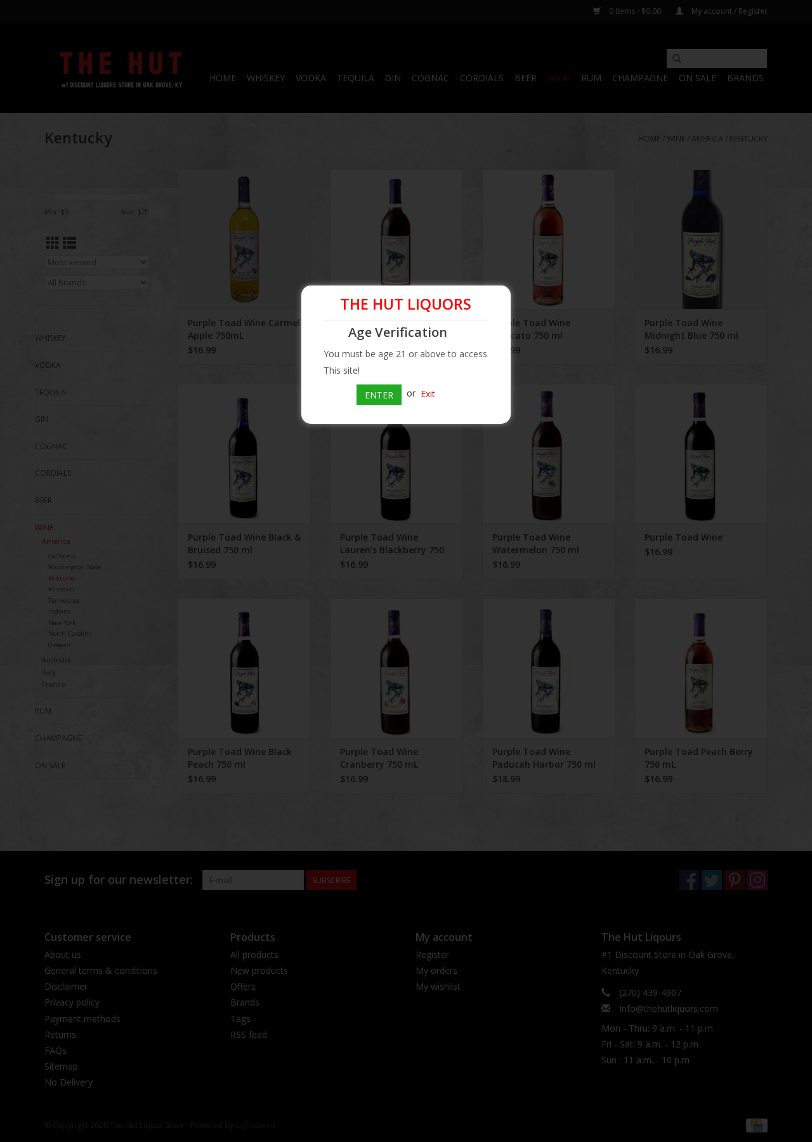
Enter (379, 395)
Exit (428, 393)
